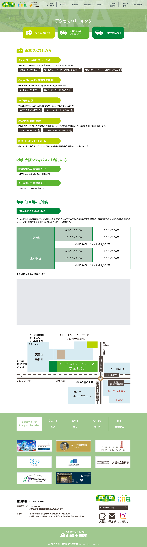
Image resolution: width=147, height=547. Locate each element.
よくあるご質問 (112, 4)
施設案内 (100, 4)
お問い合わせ (137, 4)
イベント (63, 4)
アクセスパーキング (50, 4)
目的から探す (125, 4)
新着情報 (75, 4)
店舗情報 (87, 4)
